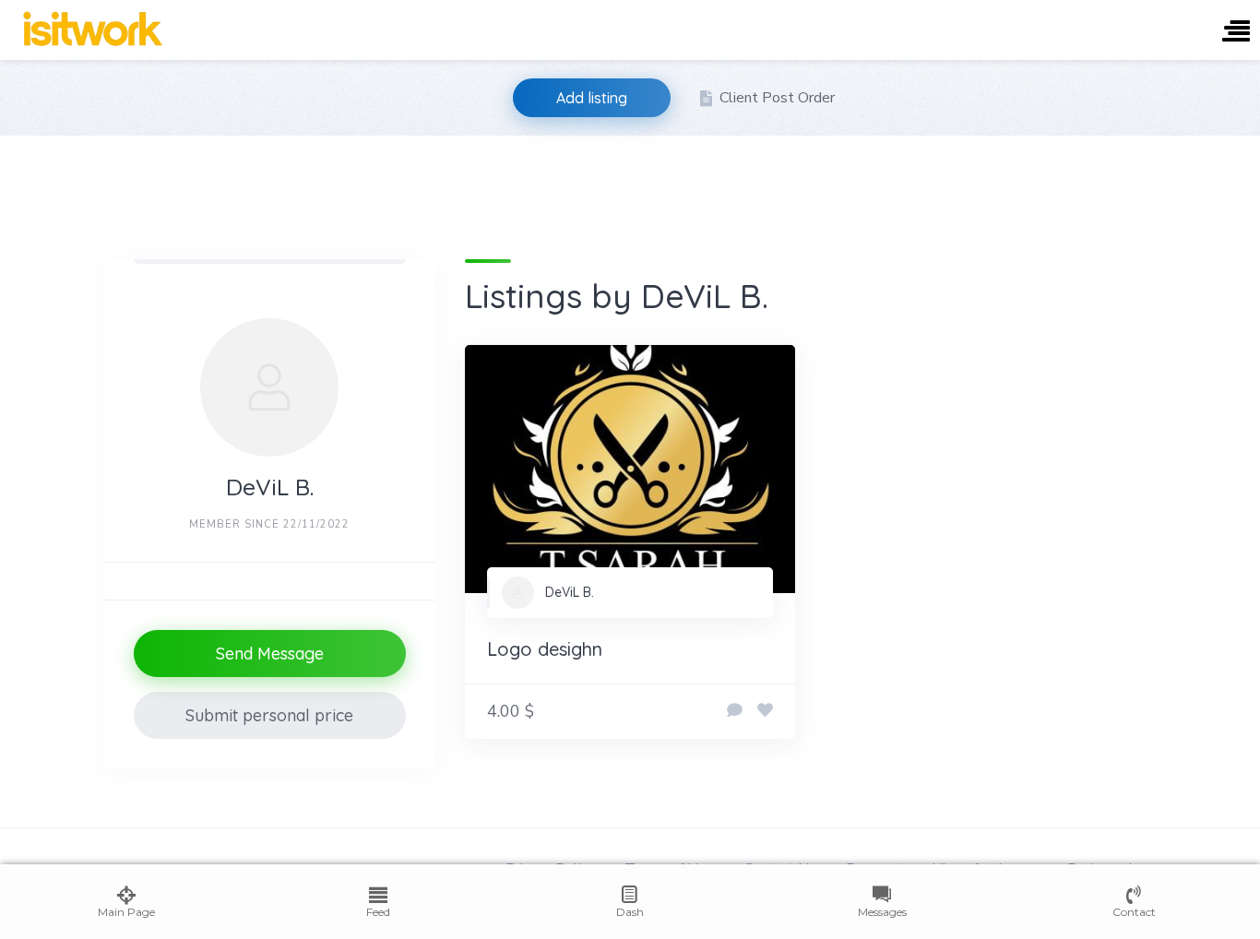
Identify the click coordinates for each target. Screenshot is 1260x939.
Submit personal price (269, 715)
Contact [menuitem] (1134, 912)
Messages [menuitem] (882, 912)
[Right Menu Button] (1236, 32)
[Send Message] (735, 711)
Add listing (591, 98)
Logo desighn (544, 648)
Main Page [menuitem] (126, 912)
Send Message (270, 653)
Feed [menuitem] (378, 912)
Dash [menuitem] (630, 912)
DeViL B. (569, 592)
